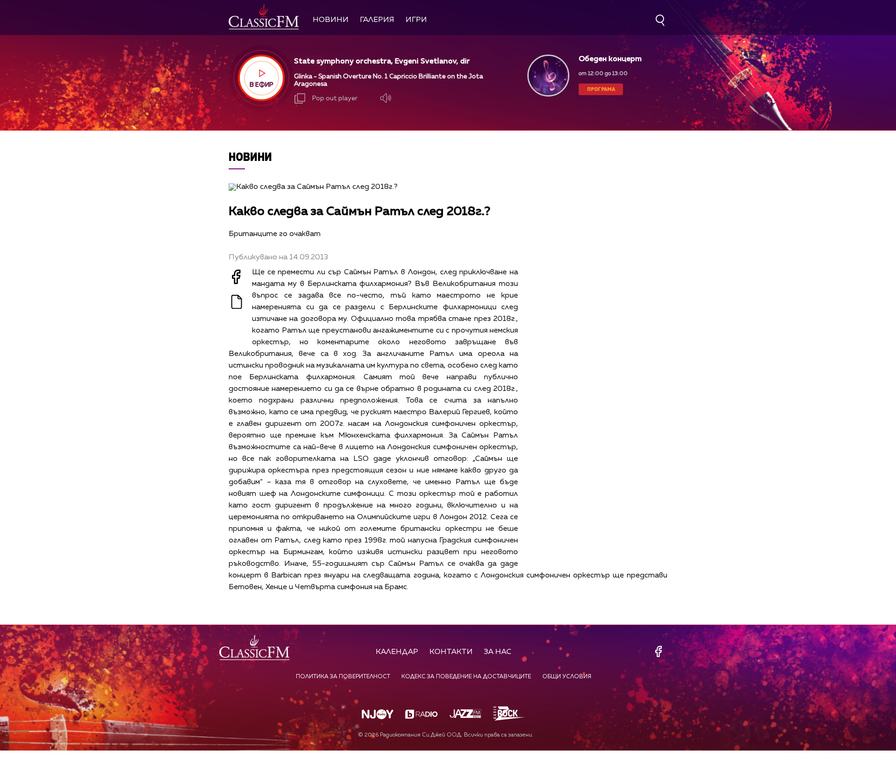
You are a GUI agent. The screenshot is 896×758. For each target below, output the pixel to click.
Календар (397, 652)
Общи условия (566, 677)
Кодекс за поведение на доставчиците (466, 677)
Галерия (377, 20)
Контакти (451, 652)
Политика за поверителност (343, 677)
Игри (416, 20)
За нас (497, 652)
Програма (601, 88)
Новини (331, 20)
